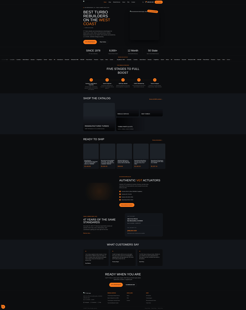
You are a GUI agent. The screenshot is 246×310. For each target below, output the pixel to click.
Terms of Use (160, 308)
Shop (110, 2)
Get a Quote (158, 2)
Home (105, 2)
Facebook (94, 302)
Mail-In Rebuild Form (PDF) (113, 298)
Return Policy (153, 308)
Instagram (87, 302)
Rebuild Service (116, 2)
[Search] (143, 2)
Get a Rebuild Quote (90, 41)
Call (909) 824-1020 (130, 284)
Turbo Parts (148, 302)
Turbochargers (149, 298)
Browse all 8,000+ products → (156, 99)
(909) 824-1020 (150, 2)
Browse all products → (157, 140)
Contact (133, 2)
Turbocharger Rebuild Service (114, 295)
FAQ (128, 2)
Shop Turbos (103, 41)
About (123, 2)
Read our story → (87, 233)
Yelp (99, 302)
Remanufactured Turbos (151, 300)
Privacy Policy (147, 308)
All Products (148, 295)
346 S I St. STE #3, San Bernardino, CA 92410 (92, 296)
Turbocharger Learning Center (114, 300)
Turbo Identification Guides (113, 302)
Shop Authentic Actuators (127, 204)
